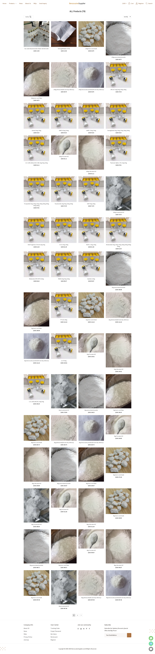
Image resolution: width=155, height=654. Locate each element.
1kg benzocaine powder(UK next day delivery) (36, 360)
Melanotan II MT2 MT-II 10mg (36, 279)
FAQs (35, 3)
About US (26, 628)
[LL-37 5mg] (64, 346)
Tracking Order (55, 628)
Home (4, 3)
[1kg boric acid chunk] (91, 305)
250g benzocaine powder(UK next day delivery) (91, 89)
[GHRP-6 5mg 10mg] (64, 116)
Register (53, 640)
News (21, 3)
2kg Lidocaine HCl (36, 483)
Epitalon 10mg (91, 279)
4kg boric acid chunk (118, 516)
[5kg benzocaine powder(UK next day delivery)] (118, 583)
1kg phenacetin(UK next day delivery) (119, 320)
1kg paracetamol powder (118, 287)
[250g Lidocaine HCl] (91, 152)
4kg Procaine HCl (91, 550)
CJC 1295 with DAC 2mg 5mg (36, 401)
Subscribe (107, 625)
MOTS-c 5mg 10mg (91, 244)
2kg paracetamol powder (91, 410)
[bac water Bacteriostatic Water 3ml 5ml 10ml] (36, 34)
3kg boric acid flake (91, 483)
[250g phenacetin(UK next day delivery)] (64, 75)
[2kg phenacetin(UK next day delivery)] (64, 428)
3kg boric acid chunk (118, 475)
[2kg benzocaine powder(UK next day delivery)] (91, 428)
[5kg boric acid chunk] (36, 583)
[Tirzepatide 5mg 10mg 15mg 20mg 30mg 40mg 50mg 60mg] (36, 189)
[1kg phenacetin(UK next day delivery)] (118, 305)
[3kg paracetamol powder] (64, 464)
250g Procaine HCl (64, 156)
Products (12, 3)
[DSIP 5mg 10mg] (91, 189)
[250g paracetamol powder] (118, 38)
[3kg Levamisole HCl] (64, 587)
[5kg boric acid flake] (64, 546)
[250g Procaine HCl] (64, 145)
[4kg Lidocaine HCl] (118, 546)
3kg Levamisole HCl (64, 606)
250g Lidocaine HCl (91, 171)
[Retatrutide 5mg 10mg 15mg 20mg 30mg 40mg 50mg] (118, 230)
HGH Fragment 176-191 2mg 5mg (36, 244)
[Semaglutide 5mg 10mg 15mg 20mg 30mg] (118, 116)
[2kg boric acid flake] (118, 391)
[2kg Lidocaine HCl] (36, 464)
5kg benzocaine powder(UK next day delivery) (118, 597)
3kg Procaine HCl (63, 509)
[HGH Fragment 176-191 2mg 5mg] (36, 230)
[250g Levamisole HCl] (118, 193)
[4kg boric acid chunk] (118, 501)
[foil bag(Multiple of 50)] (64, 34)
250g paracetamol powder (118, 57)
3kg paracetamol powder (64, 483)
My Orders (54, 634)
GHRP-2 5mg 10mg (91, 130)
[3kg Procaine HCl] (64, 498)
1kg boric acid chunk (91, 320)
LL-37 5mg (63, 360)
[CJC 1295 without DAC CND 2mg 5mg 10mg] (36, 148)
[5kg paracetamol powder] (36, 546)
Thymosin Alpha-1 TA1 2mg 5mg (118, 163)
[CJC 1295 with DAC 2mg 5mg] (36, 387)
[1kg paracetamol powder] (118, 268)
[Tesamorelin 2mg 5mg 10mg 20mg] (64, 189)
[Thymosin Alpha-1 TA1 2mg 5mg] (118, 148)
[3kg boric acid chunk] (118, 460)
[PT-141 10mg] (64, 305)
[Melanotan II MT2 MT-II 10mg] (36, 264)
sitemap (26, 640)
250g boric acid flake (36, 98)
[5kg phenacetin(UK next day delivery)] (91, 583)
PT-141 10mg (63, 320)
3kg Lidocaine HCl (91, 524)
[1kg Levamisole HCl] (64, 391)
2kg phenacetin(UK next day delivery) (64, 442)
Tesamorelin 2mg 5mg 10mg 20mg (64, 204)
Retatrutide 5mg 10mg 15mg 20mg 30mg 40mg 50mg (118, 245)
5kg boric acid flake (64, 565)
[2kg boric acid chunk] (36, 428)
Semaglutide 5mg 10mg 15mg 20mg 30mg (118, 130)
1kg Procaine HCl (91, 354)
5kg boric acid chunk (36, 597)
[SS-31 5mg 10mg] (64, 230)
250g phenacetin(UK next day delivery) (64, 89)
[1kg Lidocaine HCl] (118, 350)
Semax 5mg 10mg (36, 130)
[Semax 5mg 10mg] (36, 116)
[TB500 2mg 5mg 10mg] (64, 264)
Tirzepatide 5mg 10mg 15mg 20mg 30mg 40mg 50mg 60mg (36, 204)
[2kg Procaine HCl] (118, 424)
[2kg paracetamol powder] (91, 391)
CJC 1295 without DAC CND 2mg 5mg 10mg (36, 163)
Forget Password (56, 631)
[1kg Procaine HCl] (91, 342)
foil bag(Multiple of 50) (64, 48)
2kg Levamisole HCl (36, 524)
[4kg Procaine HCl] (91, 539)
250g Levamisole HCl (118, 212)
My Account (54, 637)
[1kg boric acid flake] (36, 309)
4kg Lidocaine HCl (118, 565)
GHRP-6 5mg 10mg (64, 130)
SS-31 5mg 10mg (63, 244)
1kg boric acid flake (36, 328)
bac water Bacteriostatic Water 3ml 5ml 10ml (36, 48)
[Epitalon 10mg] (91, 264)
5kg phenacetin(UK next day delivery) (91, 597)
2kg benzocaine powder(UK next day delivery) (91, 442)
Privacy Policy (28, 637)
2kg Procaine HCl (118, 436)
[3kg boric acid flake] (91, 464)
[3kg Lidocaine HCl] (91, 505)
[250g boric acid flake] (36, 79)
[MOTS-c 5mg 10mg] (91, 230)
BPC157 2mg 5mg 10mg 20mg (118, 89)
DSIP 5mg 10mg (91, 204)
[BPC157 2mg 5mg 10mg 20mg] (118, 75)
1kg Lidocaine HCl (118, 369)
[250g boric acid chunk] (91, 34)
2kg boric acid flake (118, 410)
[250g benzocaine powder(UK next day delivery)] (91, 75)
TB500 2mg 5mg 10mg (64, 279)
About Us (28, 3)
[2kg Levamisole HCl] (36, 505)
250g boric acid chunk (91, 48)
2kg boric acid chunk (36, 442)
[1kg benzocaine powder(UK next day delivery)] (36, 346)
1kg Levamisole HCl (64, 410)
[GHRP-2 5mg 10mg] (91, 116)
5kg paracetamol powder (36, 565)
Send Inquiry (43, 3)
